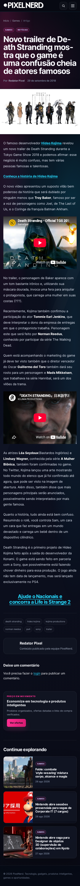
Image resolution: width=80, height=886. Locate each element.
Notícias (23, 30)
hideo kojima (33, 621)
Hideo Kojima (51, 143)
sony (38, 629)
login (36, 673)
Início (6, 20)
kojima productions (55, 621)
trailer (49, 629)
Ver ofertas (16, 722)
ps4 (28, 629)
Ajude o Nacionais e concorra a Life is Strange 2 (40, 599)
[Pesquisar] (63, 6)
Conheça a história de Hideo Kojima (30, 176)
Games (16, 20)
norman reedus (13, 629)
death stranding (13, 621)
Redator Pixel (17, 80)
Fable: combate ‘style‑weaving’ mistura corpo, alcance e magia (51, 772)
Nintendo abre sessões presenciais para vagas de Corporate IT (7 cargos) (53, 807)
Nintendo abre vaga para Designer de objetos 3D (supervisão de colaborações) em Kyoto (52, 843)
